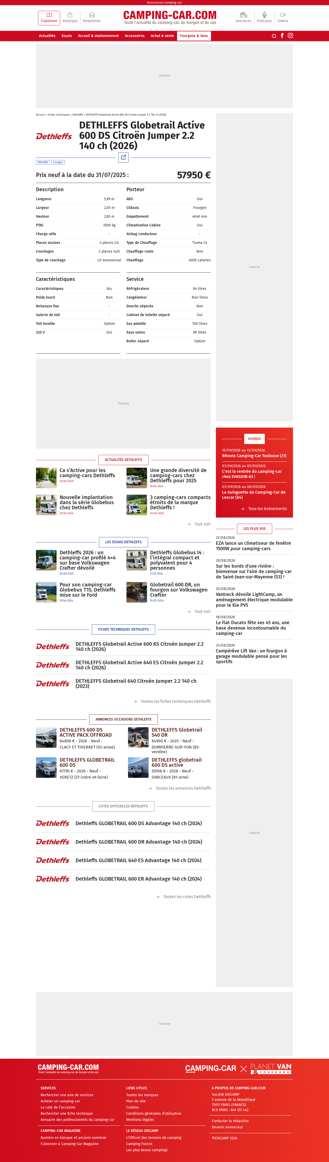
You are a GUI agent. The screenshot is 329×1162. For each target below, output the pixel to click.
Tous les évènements (267, 508)
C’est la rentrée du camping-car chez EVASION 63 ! (252, 474)
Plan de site (136, 1101)
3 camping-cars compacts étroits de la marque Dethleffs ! (180, 502)
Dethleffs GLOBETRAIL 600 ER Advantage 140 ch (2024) (139, 879)
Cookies (132, 1107)
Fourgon (58, 162)
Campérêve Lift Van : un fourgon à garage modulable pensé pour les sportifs (251, 656)
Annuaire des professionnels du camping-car (77, 1120)
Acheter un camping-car (60, 1101)
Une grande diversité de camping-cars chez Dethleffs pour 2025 (178, 475)
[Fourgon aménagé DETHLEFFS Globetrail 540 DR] (138, 737)
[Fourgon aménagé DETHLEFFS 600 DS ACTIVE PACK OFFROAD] (46, 737)
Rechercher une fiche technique (67, 1113)
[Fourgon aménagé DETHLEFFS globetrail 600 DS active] (138, 767)
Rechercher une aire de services (67, 1095)
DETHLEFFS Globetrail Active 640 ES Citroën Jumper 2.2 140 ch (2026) (139, 665)
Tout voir (203, 524)
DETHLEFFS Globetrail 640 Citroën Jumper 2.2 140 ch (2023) (136, 683)
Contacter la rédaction (230, 1121)
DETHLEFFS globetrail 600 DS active (177, 762)
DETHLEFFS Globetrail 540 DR (177, 732)
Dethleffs (77, 114)
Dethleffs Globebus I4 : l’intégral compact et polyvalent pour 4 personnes (177, 560)
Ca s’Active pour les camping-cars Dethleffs (87, 472)
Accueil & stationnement (98, 36)
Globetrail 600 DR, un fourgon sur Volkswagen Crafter (179, 590)
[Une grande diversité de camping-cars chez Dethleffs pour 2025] (136, 478)
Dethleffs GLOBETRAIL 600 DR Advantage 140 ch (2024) (139, 842)
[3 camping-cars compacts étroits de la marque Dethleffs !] (136, 505)
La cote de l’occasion (58, 1107)
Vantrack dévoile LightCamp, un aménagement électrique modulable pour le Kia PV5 (254, 600)
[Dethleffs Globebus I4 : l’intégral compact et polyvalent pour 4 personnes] (136, 563)
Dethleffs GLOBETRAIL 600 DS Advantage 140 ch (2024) (139, 823)
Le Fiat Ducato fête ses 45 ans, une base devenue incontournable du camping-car (252, 628)
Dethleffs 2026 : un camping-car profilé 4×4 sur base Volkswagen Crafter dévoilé (88, 560)
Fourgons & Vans (194, 36)
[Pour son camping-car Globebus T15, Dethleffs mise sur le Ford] (46, 592)
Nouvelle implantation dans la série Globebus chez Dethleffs (87, 502)
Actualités (47, 36)
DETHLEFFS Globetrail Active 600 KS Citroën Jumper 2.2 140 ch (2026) (140, 646)
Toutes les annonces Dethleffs (183, 788)
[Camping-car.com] (170, 18)
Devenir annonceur (227, 1127)
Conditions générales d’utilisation (153, 1113)
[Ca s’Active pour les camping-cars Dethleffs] (46, 478)
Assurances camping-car (164, 2)
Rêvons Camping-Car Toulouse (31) (254, 455)
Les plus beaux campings (147, 1150)
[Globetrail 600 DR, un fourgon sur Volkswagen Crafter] (136, 592)
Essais (67, 36)
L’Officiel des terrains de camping (153, 1138)
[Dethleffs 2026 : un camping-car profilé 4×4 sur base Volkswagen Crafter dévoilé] (46, 563)
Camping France (139, 1144)
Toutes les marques (142, 1095)
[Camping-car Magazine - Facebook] (282, 36)
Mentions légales (140, 1120)
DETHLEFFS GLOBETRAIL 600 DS (87, 762)
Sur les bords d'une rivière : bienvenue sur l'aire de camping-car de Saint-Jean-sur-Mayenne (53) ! (254, 571)
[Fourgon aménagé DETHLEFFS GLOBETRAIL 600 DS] (46, 767)
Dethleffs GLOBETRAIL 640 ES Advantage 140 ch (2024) (138, 860)
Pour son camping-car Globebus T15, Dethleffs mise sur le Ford (88, 590)
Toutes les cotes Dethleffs (187, 896)
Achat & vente (162, 36)
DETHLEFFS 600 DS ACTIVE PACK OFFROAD (86, 732)
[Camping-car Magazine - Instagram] (290, 36)
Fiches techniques (59, 114)
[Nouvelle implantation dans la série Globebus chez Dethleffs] (46, 505)
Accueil (40, 114)
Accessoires (135, 36)
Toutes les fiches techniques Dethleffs (176, 701)
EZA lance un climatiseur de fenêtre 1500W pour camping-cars (253, 545)
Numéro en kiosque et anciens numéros (73, 1138)
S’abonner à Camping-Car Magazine (70, 1144)
